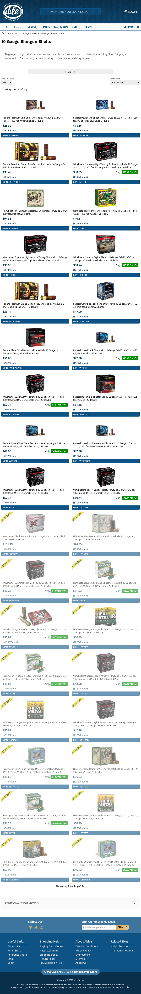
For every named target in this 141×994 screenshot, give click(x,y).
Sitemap (80, 958)
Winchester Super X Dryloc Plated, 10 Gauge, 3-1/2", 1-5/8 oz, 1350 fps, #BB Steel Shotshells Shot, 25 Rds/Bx (104, 491)
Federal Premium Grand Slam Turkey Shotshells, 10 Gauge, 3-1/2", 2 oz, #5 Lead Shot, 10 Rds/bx (34, 166)
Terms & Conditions (87, 946)
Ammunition (13, 33)
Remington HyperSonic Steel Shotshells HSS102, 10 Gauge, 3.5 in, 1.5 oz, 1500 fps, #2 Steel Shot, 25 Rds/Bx (34, 677)
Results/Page (7, 78)
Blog (10, 958)
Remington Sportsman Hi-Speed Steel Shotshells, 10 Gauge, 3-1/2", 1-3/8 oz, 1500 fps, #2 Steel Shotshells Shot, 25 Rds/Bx (34, 770)
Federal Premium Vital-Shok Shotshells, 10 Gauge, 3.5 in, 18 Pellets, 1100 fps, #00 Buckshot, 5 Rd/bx (33, 119)
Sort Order (115, 78)
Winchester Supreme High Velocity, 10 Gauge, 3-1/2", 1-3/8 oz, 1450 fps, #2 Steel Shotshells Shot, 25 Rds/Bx (104, 677)
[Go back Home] (2, 33)
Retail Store (14, 950)
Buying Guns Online (51, 946)
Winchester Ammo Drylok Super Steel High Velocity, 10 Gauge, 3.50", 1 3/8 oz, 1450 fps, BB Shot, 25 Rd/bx (104, 724)
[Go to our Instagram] (41, 927)
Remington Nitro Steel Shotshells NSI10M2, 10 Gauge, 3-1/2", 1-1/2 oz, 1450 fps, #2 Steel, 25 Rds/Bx (105, 212)
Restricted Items (49, 950)
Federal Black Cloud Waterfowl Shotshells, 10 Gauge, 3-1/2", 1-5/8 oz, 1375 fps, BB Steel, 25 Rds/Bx (34, 352)
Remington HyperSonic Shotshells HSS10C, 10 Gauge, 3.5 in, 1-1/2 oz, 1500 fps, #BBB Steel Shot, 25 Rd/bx (34, 817)
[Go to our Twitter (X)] (36, 927)
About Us (80, 962)
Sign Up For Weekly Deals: (99, 922)
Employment (82, 954)
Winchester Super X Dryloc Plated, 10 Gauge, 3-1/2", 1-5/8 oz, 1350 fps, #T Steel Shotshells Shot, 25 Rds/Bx (104, 259)
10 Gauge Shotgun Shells (52, 33)
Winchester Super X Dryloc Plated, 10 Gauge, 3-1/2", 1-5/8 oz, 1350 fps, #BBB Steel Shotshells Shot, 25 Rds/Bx (33, 398)
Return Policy (47, 958)
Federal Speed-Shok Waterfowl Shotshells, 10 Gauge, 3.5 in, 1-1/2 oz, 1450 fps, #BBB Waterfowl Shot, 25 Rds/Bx (104, 445)
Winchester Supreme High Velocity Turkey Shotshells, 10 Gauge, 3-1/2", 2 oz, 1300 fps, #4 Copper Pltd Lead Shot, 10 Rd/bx (35, 259)
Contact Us (14, 946)
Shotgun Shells (30, 33)
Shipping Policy (49, 954)
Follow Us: (35, 922)
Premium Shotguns (122, 950)
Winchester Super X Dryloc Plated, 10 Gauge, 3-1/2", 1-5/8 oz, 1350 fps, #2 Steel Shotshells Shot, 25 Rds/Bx (33, 491)
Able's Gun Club (120, 946)
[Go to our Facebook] (30, 927)
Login (11, 962)
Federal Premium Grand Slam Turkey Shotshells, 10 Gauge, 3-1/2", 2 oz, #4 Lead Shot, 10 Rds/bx (34, 305)
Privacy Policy (83, 950)
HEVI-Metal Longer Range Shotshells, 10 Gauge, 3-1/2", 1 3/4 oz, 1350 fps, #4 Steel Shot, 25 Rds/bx (35, 863)
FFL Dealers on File (51, 962)
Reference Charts (18, 954)
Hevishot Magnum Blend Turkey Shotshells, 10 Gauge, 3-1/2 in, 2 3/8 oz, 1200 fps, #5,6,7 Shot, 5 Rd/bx (34, 631)
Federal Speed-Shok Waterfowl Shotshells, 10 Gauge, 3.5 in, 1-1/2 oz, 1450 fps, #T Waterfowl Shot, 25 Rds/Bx (34, 445)
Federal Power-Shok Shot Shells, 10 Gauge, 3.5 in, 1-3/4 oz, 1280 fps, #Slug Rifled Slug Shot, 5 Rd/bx (105, 119)
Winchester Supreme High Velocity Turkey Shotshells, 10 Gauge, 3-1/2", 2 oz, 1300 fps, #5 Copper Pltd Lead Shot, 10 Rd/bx (105, 166)
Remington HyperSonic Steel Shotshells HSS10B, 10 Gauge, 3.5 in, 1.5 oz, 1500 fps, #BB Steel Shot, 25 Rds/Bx (104, 584)
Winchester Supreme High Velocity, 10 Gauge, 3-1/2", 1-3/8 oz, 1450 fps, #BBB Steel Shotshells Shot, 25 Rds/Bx (34, 584)
